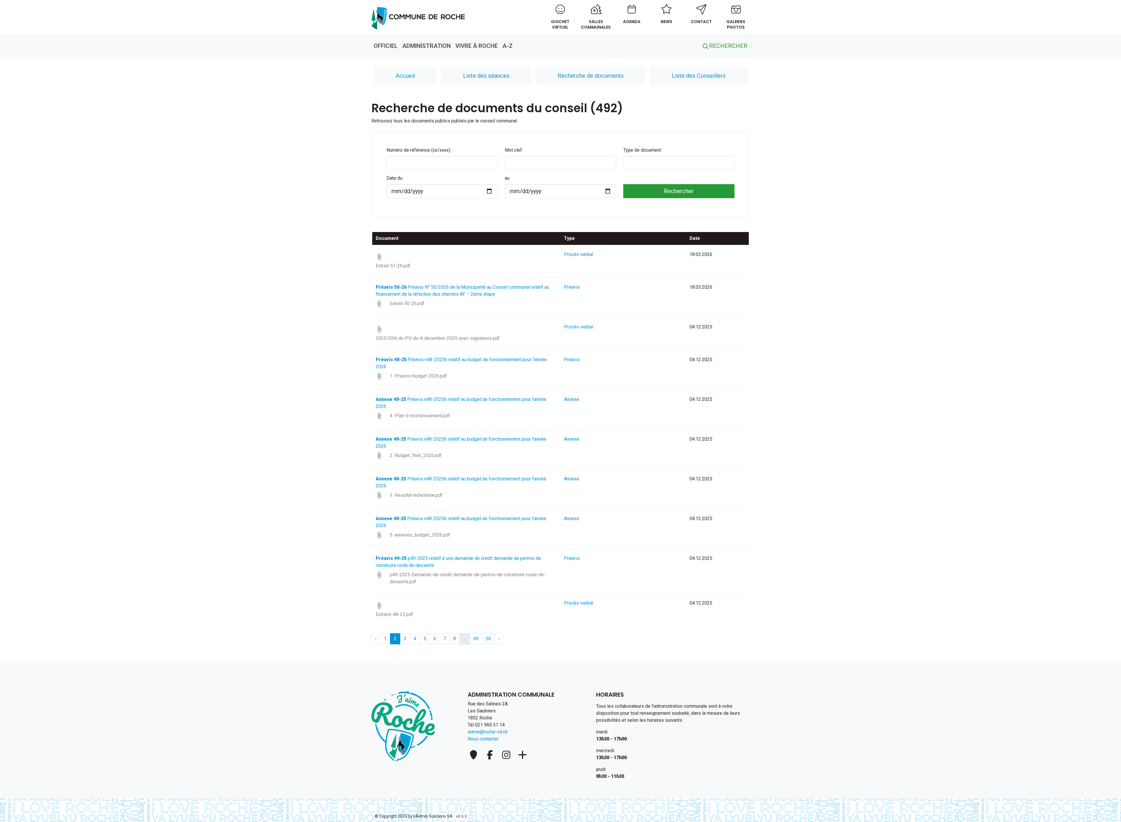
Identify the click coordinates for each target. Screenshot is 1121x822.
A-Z (507, 45)
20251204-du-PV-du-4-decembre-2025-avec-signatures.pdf (438, 338)
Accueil (405, 75)
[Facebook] (491, 755)
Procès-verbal (578, 254)
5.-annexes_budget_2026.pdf (420, 535)
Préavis (572, 287)
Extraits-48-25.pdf (394, 614)
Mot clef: (514, 150)
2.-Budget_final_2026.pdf (416, 455)
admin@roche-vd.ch (488, 732)
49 (475, 638)
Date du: (395, 178)
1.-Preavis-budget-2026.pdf (418, 376)
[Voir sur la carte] (475, 755)
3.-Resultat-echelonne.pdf (416, 495)
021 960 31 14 (490, 725)
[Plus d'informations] (522, 755)
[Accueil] (403, 726)
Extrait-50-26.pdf (407, 303)
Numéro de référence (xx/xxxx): (419, 150)
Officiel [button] (386, 45)
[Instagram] (507, 755)
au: (507, 178)
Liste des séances (486, 75)
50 (488, 638)
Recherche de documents (591, 75)
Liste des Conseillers (699, 75)
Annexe (571, 399)
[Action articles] (418, 15)
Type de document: (642, 150)
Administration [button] (426, 45)
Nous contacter (483, 739)
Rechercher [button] (727, 45)
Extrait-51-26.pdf (393, 266)
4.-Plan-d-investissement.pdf (420, 415)
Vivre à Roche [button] (476, 45)
